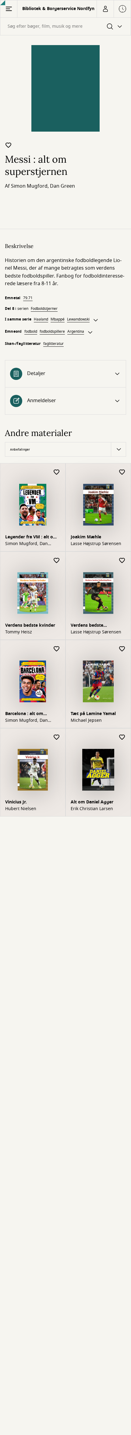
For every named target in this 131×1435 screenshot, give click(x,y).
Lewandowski (78, 319)
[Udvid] (95, 320)
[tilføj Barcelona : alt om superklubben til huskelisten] (56, 649)
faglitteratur (53, 343)
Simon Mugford (29, 186)
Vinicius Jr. (16, 802)
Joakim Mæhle (86, 537)
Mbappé (58, 319)
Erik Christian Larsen (92, 808)
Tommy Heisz (18, 632)
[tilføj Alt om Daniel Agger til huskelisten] (122, 737)
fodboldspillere (52, 331)
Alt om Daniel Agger (92, 802)
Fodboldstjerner (44, 308)
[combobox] (65, 26)
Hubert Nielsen (20, 808)
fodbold (30, 331)
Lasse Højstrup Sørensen (96, 543)
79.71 (28, 298)
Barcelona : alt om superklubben (24, 714)
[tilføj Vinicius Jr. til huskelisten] (56, 737)
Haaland (41, 319)
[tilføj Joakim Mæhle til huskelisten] (122, 472)
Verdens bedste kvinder (30, 625)
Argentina (75, 331)
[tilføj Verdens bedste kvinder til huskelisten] (56, 561)
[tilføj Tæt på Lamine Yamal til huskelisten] (122, 649)
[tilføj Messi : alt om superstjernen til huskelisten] (8, 145)
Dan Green (62, 186)
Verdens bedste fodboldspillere (87, 626)
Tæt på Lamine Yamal (93, 713)
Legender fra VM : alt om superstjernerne (31, 537)
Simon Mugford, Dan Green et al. (26, 543)
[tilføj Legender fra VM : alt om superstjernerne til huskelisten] (56, 472)
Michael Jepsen (86, 720)
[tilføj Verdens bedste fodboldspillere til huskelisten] (122, 561)
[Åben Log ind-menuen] (105, 8)
